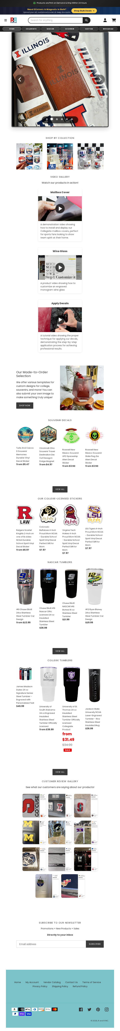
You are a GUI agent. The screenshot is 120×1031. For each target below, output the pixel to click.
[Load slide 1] (47, 119)
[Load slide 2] (52, 119)
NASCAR (50, 29)
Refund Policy (80, 986)
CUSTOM (89, 29)
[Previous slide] (20, 79)
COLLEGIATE (31, 29)
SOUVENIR (69, 29)
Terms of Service (91, 982)
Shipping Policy (60, 986)
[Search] (86, 20)
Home (17, 982)
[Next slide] (100, 79)
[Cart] (114, 20)
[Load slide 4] (62, 119)
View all (60, 489)
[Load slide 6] (72, 119)
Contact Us (71, 982)
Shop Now (60, 94)
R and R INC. (103, 1020)
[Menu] (5, 20)
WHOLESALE (108, 29)
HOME (12, 29)
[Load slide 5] (67, 119)
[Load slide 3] (56, 119)
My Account (32, 982)
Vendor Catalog (52, 982)
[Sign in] (105, 20)
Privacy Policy (40, 986)
